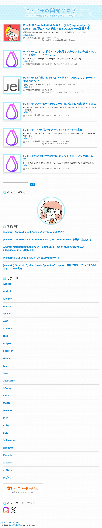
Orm (67, 115)
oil (66, 64)
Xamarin (7, 455)
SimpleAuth (73, 40)
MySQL (56, 38)
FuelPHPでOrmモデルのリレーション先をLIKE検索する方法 (59, 103)
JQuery (66, 141)
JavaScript (57, 141)
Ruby (6, 425)
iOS (5, 365)
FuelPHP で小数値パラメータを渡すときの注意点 (53, 129)
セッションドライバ (79, 92)
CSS (5, 336)
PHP (5, 418)
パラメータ (57, 143)
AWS (5, 321)
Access (7, 283)
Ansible (7, 298)
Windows (8, 447)
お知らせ (8, 470)
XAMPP (66, 92)
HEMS (6, 358)
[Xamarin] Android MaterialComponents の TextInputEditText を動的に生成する (47, 239)
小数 (65, 143)
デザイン (8, 477)
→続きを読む (28, 35)
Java (5, 373)
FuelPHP (48, 38)
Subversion (9, 440)
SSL (5, 433)
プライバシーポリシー (9, 522)
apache (7, 313)
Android (7, 291)
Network (7, 410)
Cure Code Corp (15, 525)
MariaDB (56, 40)
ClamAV (7, 328)
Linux (6, 395)
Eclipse (7, 343)
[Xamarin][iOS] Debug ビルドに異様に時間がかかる (31, 257)
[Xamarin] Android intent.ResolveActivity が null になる (34, 232)
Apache (7, 306)
